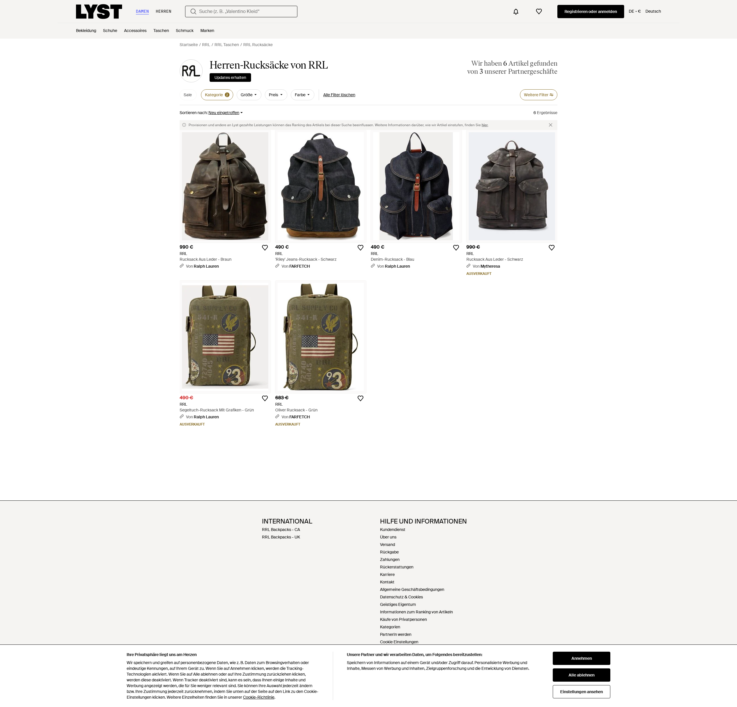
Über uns (388, 537)
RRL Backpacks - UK (281, 537)
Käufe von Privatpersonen (403, 619)
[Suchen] (193, 11)
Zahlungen (390, 559)
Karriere (387, 574)
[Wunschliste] (538, 11)
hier (485, 125)
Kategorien (390, 627)
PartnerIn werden (395, 634)
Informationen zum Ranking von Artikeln (416, 612)
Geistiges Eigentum (398, 604)
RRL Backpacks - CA (281, 529)
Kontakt (387, 582)
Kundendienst (392, 529)
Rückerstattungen (396, 567)
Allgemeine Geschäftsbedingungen (412, 589)
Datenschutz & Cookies (401, 597)
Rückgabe (389, 552)
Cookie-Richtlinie (258, 697)
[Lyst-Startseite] (99, 11)
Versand (387, 544)
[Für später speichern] (265, 248)
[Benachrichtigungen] (515, 11)
